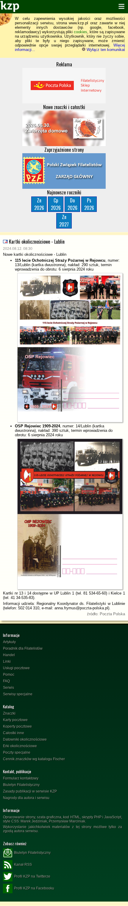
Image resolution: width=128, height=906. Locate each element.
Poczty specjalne (16, 752)
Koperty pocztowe (17, 726)
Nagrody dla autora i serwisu (26, 798)
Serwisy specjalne (17, 694)
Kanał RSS (23, 864)
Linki (7, 661)
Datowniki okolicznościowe (25, 739)
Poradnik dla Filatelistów (23, 648)
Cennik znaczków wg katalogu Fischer (34, 759)
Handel (9, 655)
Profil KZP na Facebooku (34, 888)
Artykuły (9, 642)
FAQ (6, 681)
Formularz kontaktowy (20, 778)
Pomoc (8, 674)
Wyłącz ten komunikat (105, 49)
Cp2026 (56, 204)
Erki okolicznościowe (20, 746)
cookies (80, 32)
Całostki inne (13, 733)
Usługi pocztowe (16, 668)
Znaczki (9, 713)
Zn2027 (64, 220)
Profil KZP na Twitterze (32, 876)
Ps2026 (89, 204)
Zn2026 (39, 204)
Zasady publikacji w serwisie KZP (30, 791)
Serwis (8, 688)
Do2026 (72, 204)
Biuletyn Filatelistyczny (21, 785)
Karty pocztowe (15, 720)
